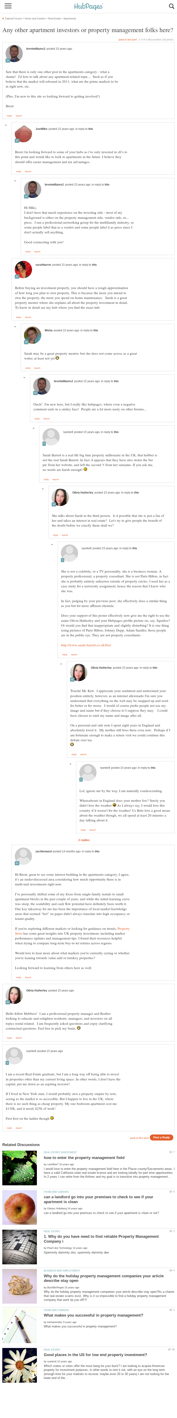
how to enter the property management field (84, 1158)
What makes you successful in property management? (93, 1315)
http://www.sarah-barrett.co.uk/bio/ (86, 645)
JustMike (41, 129)
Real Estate (52, 1231)
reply (9, 116)
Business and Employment (62, 1270)
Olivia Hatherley (82, 492)
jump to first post (139, 1138)
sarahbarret (43, 264)
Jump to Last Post (128, 39)
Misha (49, 330)
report (19, 116)
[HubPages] (88, 7)
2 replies (84, 840)
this (90, 129)
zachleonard (43, 851)
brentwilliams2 (35, 48)
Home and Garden (56, 1191)
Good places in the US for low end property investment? (95, 1355)
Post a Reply (161, 1137)
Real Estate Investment (60, 1152)
